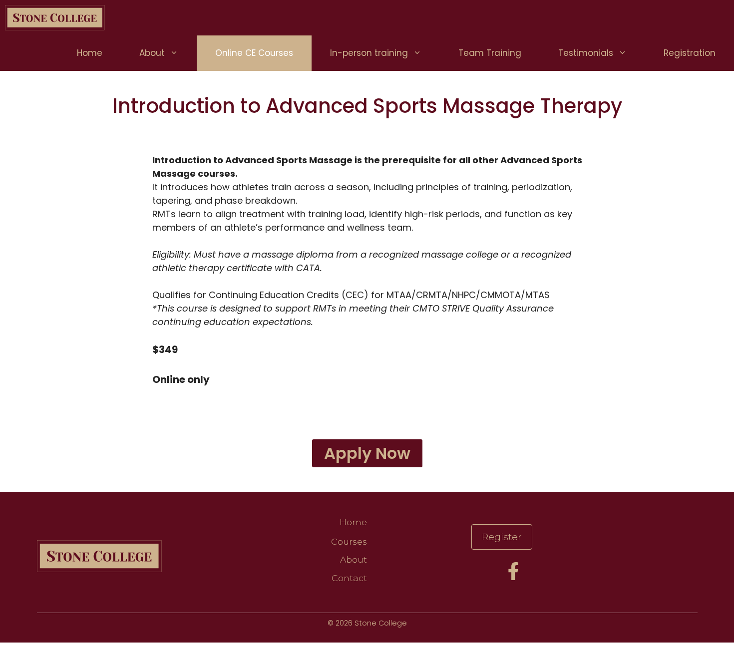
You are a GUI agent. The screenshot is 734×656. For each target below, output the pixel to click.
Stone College (381, 623)
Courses (349, 541)
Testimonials (585, 53)
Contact (349, 578)
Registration (690, 53)
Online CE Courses (254, 53)
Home (89, 53)
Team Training (489, 53)
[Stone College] (55, 17)
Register (502, 537)
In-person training (369, 53)
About (152, 53)
